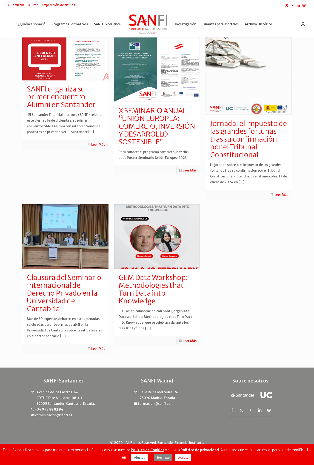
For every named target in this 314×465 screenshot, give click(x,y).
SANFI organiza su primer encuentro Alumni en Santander (61, 97)
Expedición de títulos (58, 5)
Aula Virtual (16, 5)
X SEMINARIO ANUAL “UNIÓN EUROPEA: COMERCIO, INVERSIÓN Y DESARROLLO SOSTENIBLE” (157, 126)
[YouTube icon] (292, 5)
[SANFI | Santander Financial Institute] (148, 24)
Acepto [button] (183, 457)
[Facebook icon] (281, 5)
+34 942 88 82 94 (49, 409)
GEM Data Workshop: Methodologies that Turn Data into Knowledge (153, 289)
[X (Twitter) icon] (286, 5)
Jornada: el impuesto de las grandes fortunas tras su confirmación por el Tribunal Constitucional (248, 139)
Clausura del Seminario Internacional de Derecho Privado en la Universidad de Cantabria (64, 293)
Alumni (34, 5)
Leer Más (98, 145)
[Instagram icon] (304, 5)
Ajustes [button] (139, 457)
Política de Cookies (147, 450)
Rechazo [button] (163, 457)
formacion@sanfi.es (154, 404)
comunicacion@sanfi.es (53, 415)
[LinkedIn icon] (298, 5)
